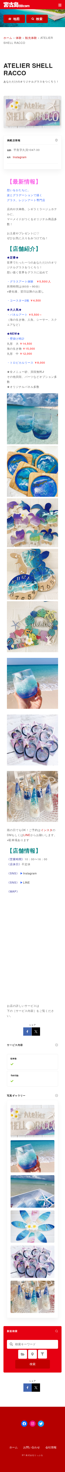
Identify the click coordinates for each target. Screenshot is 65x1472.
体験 (19, 38)
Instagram (20, 157)
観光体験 (31, 38)
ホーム (7, 38)
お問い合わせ (31, 1447)
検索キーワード (11, 1344)
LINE (26, 835)
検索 (33, 1364)
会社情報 (51, 1447)
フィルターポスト (42, 1354)
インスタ (47, 830)
